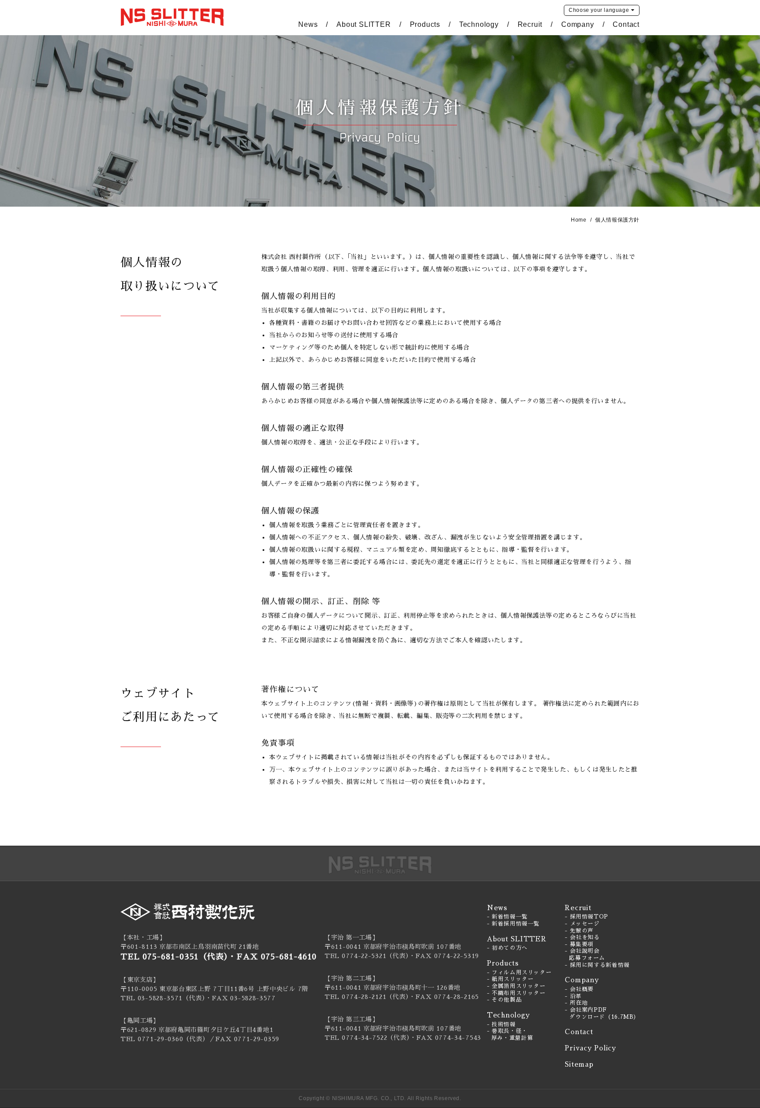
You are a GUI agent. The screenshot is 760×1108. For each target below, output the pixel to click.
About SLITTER (363, 24)
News (308, 24)
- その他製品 (504, 999)
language (599, 10)
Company (577, 24)
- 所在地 (576, 1003)
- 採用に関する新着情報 (597, 965)
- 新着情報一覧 (507, 916)
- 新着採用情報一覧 (513, 923)
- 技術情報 (501, 1024)
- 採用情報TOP (586, 916)
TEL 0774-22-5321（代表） (367, 956)
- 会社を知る (582, 937)
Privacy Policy (590, 1048)
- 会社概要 (579, 989)
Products (425, 24)
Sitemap (579, 1064)
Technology (479, 24)
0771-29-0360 (160, 1039)
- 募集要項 (579, 944)
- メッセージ (582, 923)
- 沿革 (573, 996)
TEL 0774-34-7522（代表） (367, 1038)
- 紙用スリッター (510, 979)
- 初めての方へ (507, 948)
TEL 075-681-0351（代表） (174, 957)
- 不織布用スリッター (516, 993)
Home (578, 220)
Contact (626, 24)
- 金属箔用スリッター (516, 986)
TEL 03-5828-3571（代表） (163, 998)
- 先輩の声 (579, 930)
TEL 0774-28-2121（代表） (367, 997)
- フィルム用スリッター (519, 972)
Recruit (530, 24)
